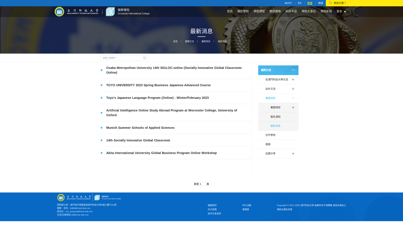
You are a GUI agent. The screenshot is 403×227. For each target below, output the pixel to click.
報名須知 (275, 116)
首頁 (230, 11)
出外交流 (270, 88)
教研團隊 (275, 11)
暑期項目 (206, 41)
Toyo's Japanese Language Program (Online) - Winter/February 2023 (157, 97)
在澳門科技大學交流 (276, 79)
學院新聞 (326, 11)
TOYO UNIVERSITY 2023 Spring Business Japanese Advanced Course (158, 85)
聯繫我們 (212, 205)
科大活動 (246, 205)
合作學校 (270, 135)
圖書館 (245, 209)
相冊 (267, 144)
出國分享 (270, 153)
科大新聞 (212, 209)
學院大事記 (309, 11)
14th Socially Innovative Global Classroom (138, 140)
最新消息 (222, 41)
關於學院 (243, 11)
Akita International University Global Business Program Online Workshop (161, 153)
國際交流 (189, 41)
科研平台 (291, 11)
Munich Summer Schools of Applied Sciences (140, 127)
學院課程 (259, 11)
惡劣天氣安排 (214, 213)
